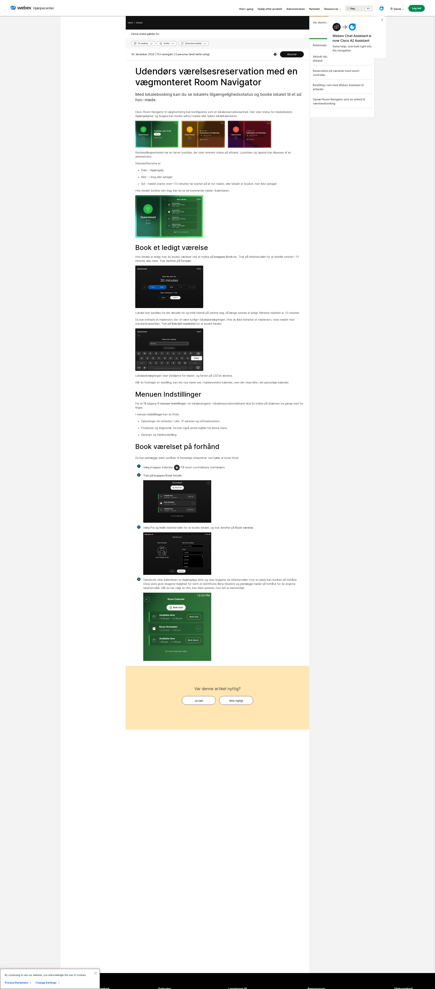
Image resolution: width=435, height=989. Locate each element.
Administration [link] (295, 9)
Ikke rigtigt (236, 700)
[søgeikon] (348, 8)
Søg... (353, 8)
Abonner (292, 54)
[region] (50, 979)
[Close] (95, 973)
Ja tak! (199, 700)
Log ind (416, 8)
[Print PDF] (275, 54)
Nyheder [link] (314, 9)
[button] (381, 8)
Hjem (130, 22)
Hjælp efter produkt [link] (270, 9)
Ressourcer (331, 9)
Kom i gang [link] (246, 9)
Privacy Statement (16, 982)
